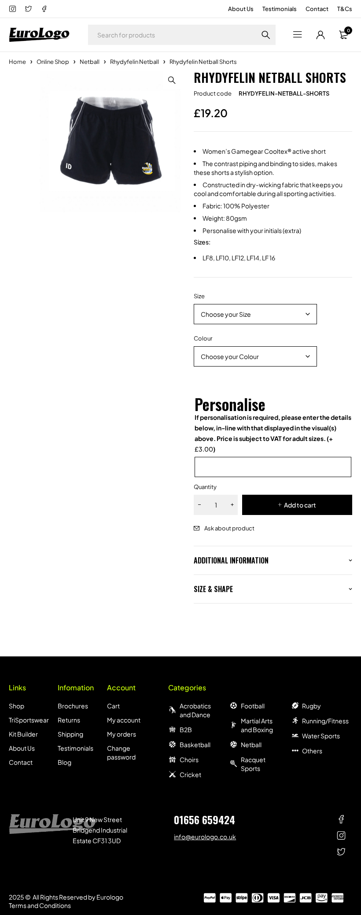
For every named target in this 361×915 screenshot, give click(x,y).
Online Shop (53, 61)
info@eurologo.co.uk (205, 837)
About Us (241, 8)
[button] (171, 80)
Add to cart (300, 505)
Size (199, 296)
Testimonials (279, 8)
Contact (317, 8)
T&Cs (344, 8)
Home (17, 61)
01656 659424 (204, 819)
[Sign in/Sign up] (320, 34)
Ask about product (229, 528)
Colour (203, 338)
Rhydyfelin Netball (134, 61)
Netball (89, 61)
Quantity (205, 486)
